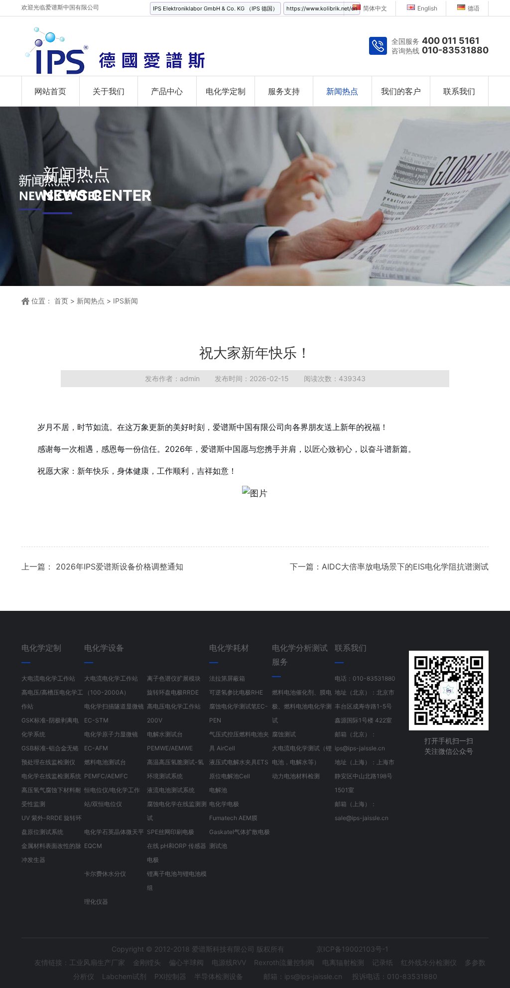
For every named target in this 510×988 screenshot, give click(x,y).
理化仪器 (96, 901)
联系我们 (459, 91)
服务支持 (284, 91)
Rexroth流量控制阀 (284, 962)
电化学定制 (226, 91)
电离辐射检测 (343, 962)
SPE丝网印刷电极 (170, 832)
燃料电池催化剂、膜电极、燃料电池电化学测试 (302, 706)
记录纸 (382, 962)
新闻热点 (342, 91)
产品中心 (167, 91)
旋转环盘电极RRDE (173, 692)
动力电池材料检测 (296, 776)
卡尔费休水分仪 (105, 873)
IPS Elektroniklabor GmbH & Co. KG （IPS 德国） (215, 8)
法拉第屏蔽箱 (227, 678)
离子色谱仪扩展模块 (174, 678)
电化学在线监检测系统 (51, 776)
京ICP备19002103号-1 (352, 949)
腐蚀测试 (284, 734)
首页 (61, 300)
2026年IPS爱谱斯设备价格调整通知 (118, 566)
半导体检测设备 (218, 976)
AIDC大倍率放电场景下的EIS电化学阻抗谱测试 (405, 566)
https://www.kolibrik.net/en (321, 8)
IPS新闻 (125, 300)
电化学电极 (224, 804)
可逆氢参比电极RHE (236, 692)
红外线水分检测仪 (429, 962)
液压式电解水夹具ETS (238, 762)
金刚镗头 (147, 962)
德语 (474, 8)
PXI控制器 (170, 976)
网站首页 (50, 91)
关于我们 (109, 91)
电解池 (218, 790)
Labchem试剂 (124, 976)
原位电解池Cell (229, 776)
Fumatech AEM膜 (233, 818)
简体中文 (375, 8)
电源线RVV (229, 962)
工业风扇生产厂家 (97, 962)
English (427, 8)
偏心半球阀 (186, 962)
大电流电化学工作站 (48, 678)
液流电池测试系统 (171, 790)
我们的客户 (401, 91)
